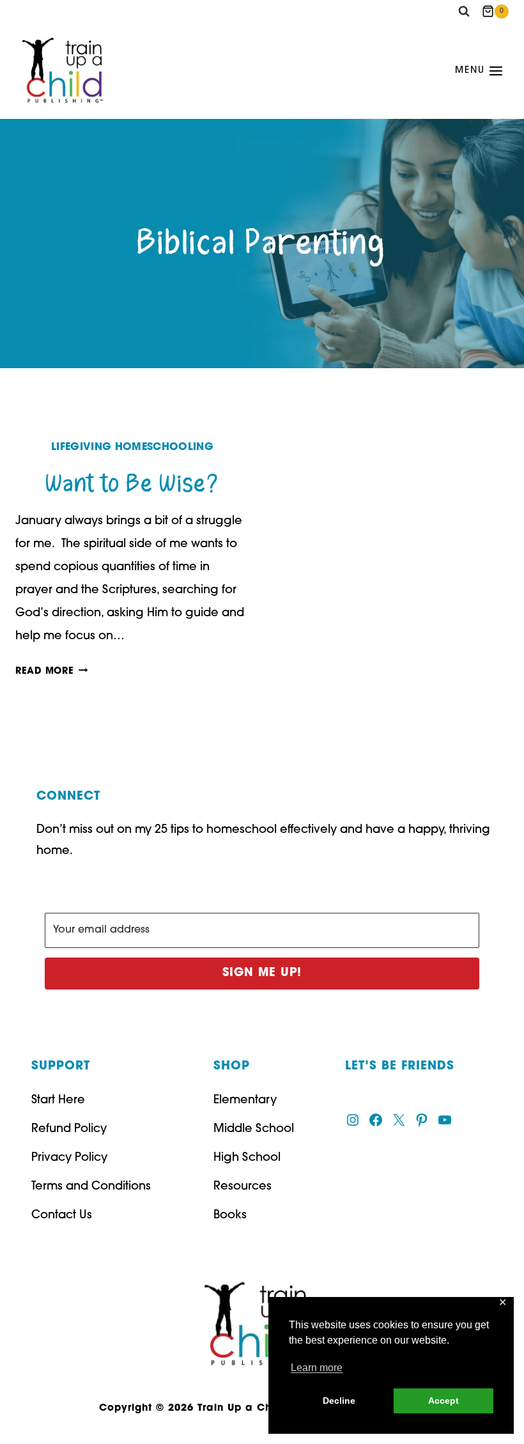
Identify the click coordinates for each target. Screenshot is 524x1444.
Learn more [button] (317, 1367)
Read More (51, 671)
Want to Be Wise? (132, 484)
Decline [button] (339, 1400)
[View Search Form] (463, 11)
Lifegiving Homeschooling (132, 447)
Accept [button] (443, 1400)
